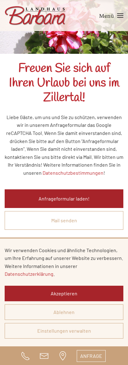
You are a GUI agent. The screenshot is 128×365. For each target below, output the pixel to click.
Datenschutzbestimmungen (73, 173)
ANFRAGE (91, 356)
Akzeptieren (64, 293)
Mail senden (64, 220)
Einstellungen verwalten (64, 331)
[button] (111, 15)
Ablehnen (64, 312)
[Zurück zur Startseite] (36, 15)
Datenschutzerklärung (29, 274)
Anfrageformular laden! (64, 198)
